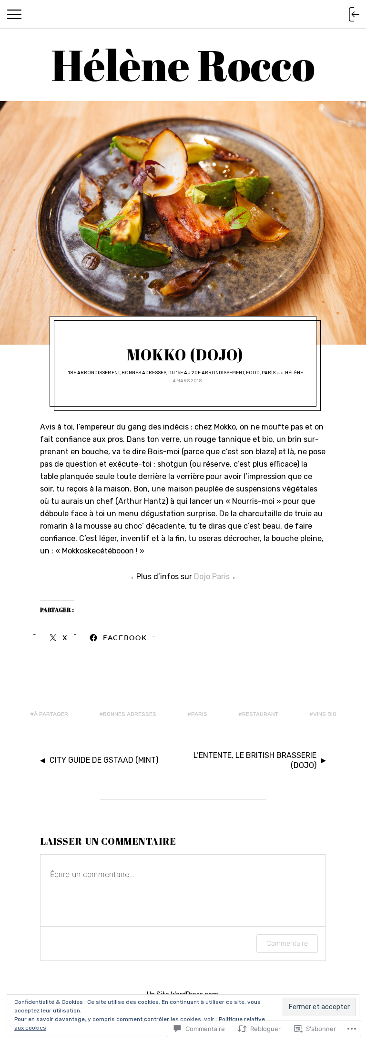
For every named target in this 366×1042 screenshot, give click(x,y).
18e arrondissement (94, 373)
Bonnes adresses (144, 373)
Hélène (294, 373)
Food (253, 373)
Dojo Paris (212, 576)
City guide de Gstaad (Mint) (104, 760)
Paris (268, 373)
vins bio (324, 714)
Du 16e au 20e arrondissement (206, 373)
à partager (51, 714)
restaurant (260, 714)
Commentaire (287, 943)
